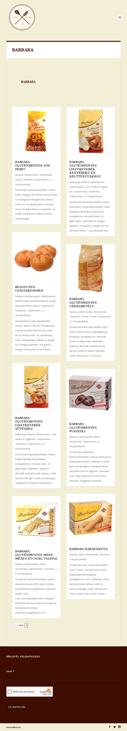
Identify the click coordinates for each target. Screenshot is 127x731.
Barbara (19, 174)
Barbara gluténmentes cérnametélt (83, 302)
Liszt (53, 434)
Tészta (84, 316)
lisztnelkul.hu (13, 727)
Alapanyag (20, 434)
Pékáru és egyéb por (25, 439)
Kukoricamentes (23, 305)
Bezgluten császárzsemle (29, 288)
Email (10, 671)
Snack (18, 179)
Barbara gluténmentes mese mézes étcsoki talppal (36, 554)
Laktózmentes (35, 568)
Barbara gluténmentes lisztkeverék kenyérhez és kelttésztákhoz (85, 169)
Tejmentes (27, 179)
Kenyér (52, 300)
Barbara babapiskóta (88, 549)
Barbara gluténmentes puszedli (83, 427)
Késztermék (46, 174)
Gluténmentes (31, 174)
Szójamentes (47, 305)
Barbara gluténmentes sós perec (32, 165)
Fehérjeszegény (32, 296)
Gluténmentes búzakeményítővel (31, 300)
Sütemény (104, 554)
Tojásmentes (41, 179)
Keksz (43, 564)
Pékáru (36, 305)
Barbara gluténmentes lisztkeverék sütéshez (29, 423)
